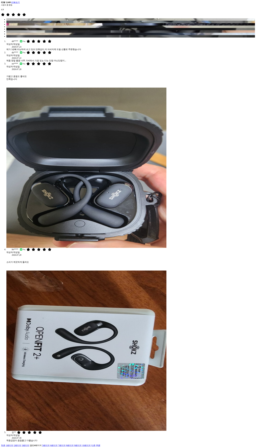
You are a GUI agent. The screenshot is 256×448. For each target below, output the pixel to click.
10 (86, 445)
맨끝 (98, 445)
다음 (93, 445)
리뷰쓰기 (15, 2)
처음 (3, 445)
